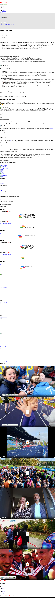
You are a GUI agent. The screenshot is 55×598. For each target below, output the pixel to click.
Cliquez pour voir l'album (3, 287)
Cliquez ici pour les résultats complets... (5, 223)
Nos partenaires (4, 591)
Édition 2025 (4, 589)
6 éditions (3, 593)
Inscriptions (2, 24)
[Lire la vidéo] (27, 381)
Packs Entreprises (2, 12)
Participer (3, 9)
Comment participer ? (5, 592)
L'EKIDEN (3, 7)
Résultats (3, 10)
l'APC (10, 140)
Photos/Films (4, 11)
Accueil (3, 6)
